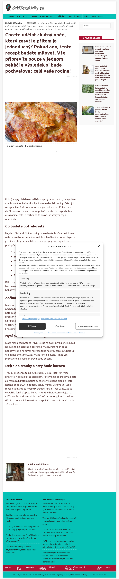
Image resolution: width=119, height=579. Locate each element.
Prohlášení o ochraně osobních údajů (62, 333)
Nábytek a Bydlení (93, 16)
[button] (98, 246)
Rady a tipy (23, 16)
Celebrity (9, 16)
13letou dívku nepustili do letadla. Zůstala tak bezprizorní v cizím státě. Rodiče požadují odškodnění (58, 532)
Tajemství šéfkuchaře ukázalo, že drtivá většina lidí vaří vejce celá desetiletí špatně (59, 521)
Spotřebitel (75, 16)
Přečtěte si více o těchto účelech (54, 318)
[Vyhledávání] (96, 25)
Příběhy (62, 16)
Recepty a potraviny (42, 16)
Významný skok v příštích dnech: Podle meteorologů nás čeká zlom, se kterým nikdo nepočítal (102, 114)
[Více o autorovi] (53, 475)
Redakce (9, 567)
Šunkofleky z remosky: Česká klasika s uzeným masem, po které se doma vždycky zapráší (22, 538)
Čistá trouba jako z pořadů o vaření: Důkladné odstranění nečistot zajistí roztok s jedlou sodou (103, 53)
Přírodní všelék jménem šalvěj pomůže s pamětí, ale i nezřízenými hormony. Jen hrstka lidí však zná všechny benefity (102, 93)
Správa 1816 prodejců (30, 318)
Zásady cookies (40, 333)
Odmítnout (60, 326)
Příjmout (32, 326)
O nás (19, 568)
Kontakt (82, 333)
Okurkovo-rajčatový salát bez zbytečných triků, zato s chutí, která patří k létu (21, 549)
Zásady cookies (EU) (104, 568)
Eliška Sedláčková (38, 464)
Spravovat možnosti (88, 326)
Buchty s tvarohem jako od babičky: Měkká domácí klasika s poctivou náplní (21, 518)
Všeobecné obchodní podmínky (75, 568)
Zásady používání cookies (46, 568)
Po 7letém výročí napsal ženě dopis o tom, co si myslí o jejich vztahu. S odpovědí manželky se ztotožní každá (59, 544)
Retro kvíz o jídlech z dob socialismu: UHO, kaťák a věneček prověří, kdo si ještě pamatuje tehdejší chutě (21, 506)
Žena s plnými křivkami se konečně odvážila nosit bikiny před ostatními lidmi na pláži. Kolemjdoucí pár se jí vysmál (102, 73)
